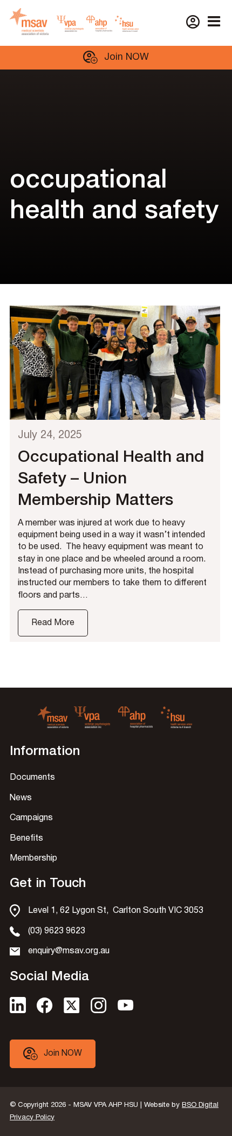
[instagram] (99, 1010)
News (21, 798)
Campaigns (31, 818)
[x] (72, 1010)
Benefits (26, 838)
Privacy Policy (32, 1117)
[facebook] (45, 1010)
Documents (32, 777)
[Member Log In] (193, 22)
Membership (33, 858)
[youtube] (126, 1008)
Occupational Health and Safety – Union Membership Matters (111, 479)
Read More (52, 623)
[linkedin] (18, 1010)
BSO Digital (200, 1105)
